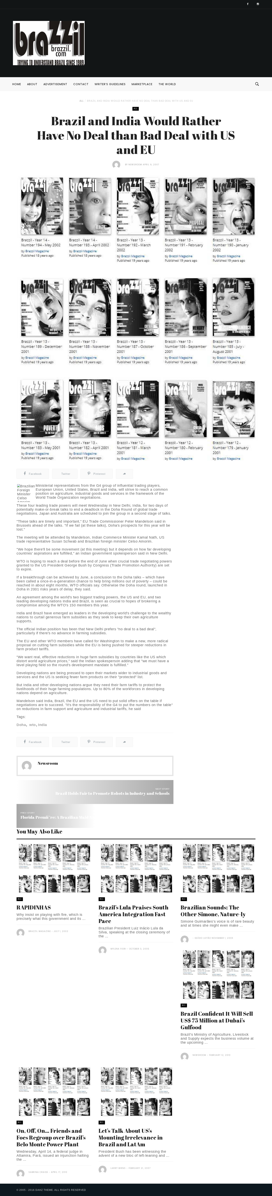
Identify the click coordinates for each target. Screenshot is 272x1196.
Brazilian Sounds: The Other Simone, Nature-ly (213, 910)
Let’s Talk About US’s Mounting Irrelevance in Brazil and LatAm (131, 1137)
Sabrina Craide (38, 1172)
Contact (81, 84)
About (32, 84)
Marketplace (142, 84)
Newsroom (135, 164)
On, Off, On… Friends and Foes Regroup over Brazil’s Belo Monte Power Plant (51, 1137)
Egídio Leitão (202, 938)
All (81, 100)
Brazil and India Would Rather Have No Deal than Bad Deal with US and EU (140, 100)
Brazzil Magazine (39, 931)
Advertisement (55, 84)
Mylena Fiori (118, 948)
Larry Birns (118, 1168)
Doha (21, 725)
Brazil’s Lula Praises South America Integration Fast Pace (133, 914)
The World (167, 84)
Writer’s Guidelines (110, 84)
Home (16, 84)
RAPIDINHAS (34, 907)
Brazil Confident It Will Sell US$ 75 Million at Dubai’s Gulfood (217, 1020)
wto (32, 725)
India (42, 725)
